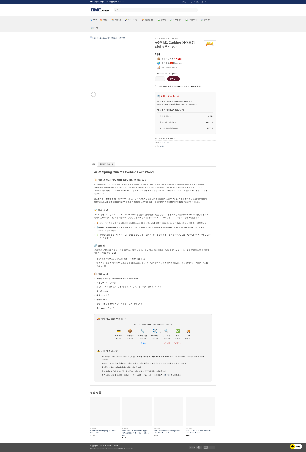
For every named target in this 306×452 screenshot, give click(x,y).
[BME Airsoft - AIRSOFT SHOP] (100, 10)
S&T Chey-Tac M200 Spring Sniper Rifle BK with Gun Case (167, 432)
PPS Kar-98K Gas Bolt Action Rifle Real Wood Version (198, 432)
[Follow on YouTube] (214, 2)
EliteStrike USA (122, 448)
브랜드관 (118, 20)
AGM (162, 146)
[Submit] (196, 10)
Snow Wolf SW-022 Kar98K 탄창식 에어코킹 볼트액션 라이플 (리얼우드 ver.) (135, 433)
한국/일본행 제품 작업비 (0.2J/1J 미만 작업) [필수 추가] (179, 86)
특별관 (105, 20)
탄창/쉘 (163, 20)
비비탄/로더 (193, 20)
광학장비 (207, 20)
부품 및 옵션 (149, 20)
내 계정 (183, 2)
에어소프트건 (133, 20)
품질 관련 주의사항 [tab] (106, 164)
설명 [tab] (93, 164)
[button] (214, 9)
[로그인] (208, 9)
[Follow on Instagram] (210, 2)
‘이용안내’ (166, 375)
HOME (95, 20)
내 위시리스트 (194, 2)
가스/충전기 (177, 20)
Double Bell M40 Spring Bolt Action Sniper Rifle (103, 432)
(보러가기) (123, 2)
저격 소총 (174, 38)
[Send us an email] (212, 2)
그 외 (96, 28)
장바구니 (204, 2)
